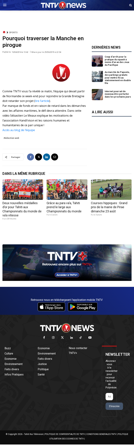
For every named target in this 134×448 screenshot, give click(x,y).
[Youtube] (90, 338)
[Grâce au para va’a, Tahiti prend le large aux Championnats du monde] (67, 189)
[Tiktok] (81, 338)
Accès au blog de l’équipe (18, 130)
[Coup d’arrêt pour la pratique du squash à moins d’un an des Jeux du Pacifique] (97, 61)
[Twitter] (62, 338)
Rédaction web (11, 137)
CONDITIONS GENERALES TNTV (101, 434)
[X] (38, 156)
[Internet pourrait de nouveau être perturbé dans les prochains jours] (97, 94)
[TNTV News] (67, 328)
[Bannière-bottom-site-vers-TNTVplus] (67, 280)
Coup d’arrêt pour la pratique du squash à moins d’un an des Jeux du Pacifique (117, 60)
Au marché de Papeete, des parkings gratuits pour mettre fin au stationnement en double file (118, 77)
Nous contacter (78, 348)
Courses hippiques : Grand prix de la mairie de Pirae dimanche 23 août (109, 207)
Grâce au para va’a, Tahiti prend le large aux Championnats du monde (64, 207)
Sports (13, 32)
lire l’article (42, 101)
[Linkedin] (46, 156)
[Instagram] (53, 338)
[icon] (4, 32)
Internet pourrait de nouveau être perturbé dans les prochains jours (118, 94)
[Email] (54, 156)
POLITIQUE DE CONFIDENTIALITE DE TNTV (65, 434)
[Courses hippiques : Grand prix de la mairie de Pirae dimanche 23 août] (111, 189)
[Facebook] (30, 156)
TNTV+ (73, 353)
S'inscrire (114, 406)
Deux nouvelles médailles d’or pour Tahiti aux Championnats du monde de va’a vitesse (22, 209)
